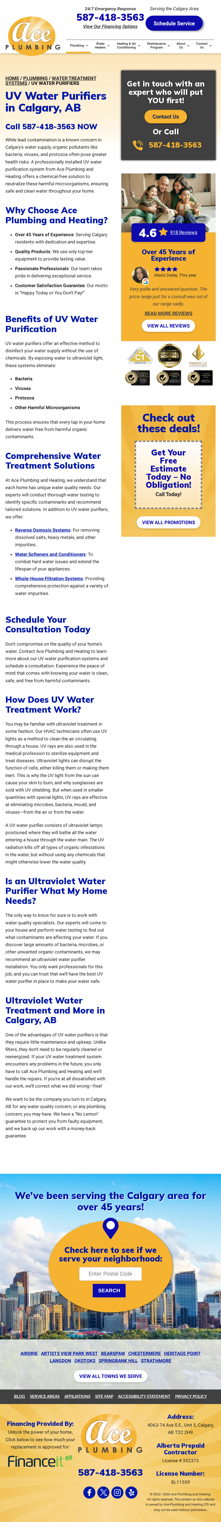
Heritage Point (182, 1353)
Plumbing (35, 78)
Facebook (89, 1492)
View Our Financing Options (110, 26)
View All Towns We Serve (110, 1376)
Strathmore (156, 1360)
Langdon (60, 1360)
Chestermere (144, 1353)
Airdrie (29, 1353)
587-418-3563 (110, 17)
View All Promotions (168, 522)
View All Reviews (168, 326)
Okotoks (84, 1360)
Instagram (117, 1492)
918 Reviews (183, 232)
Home (12, 78)
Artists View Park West (69, 1353)
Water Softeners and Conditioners (50, 554)
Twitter (103, 1492)
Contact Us (166, 116)
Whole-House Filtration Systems (49, 578)
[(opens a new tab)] (40, 1465)
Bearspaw (113, 1353)
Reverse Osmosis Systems (43, 530)
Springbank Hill (118, 1360)
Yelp (131, 1492)
